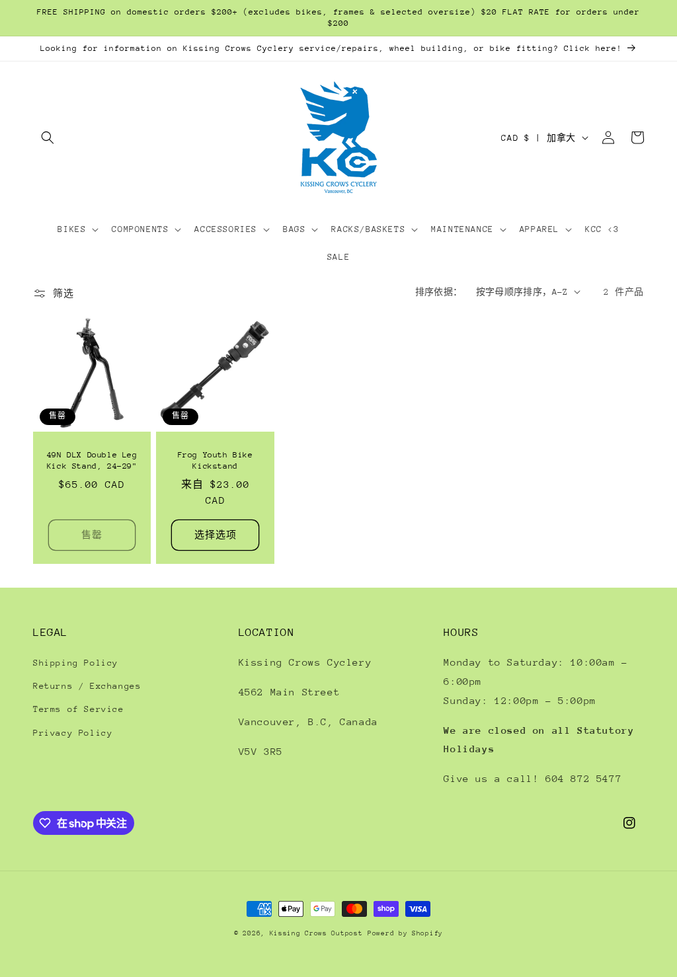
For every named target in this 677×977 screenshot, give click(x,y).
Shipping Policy (75, 663)
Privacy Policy (72, 733)
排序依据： (439, 292)
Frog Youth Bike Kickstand (215, 460)
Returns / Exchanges (87, 686)
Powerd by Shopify (405, 933)
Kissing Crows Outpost (316, 933)
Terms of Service (78, 709)
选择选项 (215, 534)
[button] (47, 137)
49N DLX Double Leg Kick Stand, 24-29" (92, 460)
